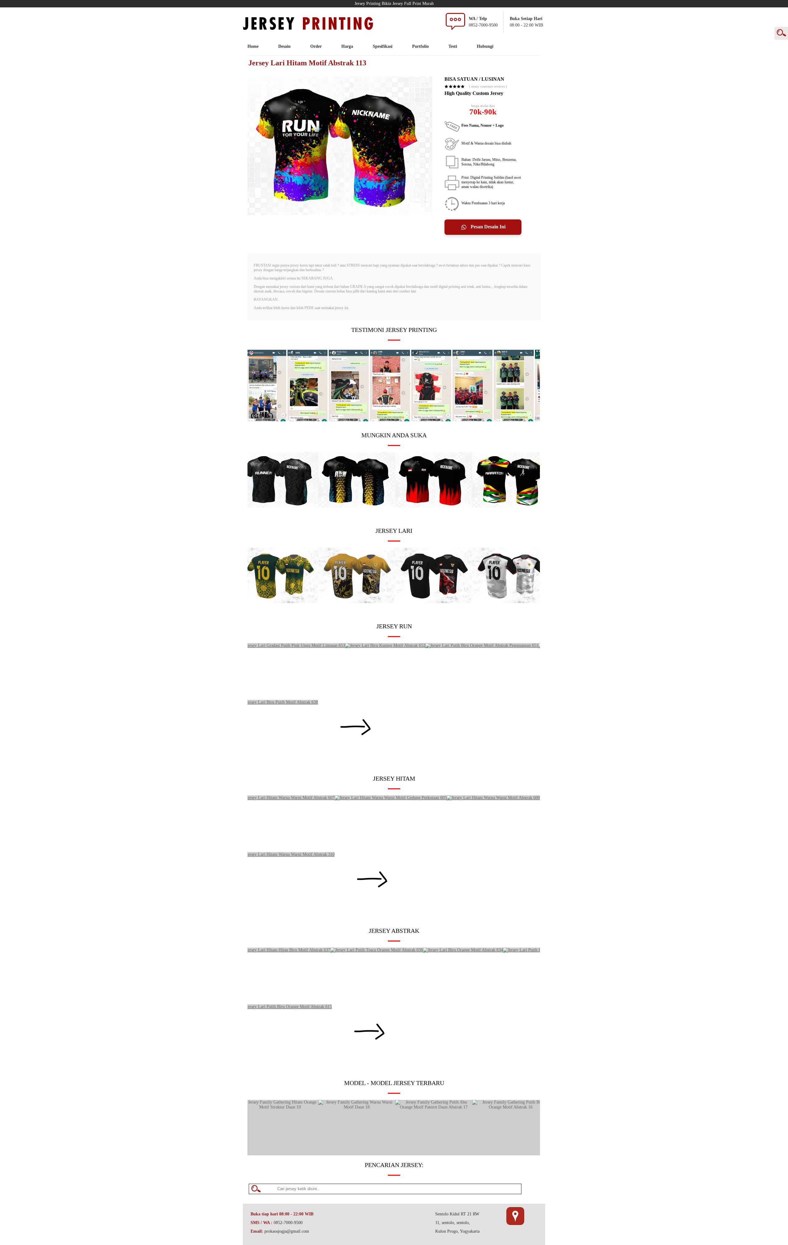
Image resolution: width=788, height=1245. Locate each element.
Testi (452, 46)
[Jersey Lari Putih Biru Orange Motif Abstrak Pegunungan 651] (481, 645)
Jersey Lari (394, 530)
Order (316, 46)
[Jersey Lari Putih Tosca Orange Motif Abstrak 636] (376, 950)
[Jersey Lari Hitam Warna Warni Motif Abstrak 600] (493, 797)
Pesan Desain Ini (487, 226)
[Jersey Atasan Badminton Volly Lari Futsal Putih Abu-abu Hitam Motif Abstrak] (510, 601)
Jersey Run (394, 626)
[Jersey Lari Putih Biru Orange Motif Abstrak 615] (286, 1006)
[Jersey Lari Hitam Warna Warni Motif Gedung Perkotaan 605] (391, 797)
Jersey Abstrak (394, 930)
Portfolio (420, 46)
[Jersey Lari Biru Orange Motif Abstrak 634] (463, 950)
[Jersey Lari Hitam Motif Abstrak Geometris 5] (356, 506)
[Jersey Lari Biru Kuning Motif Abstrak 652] (385, 645)
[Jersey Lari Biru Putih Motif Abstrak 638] (279, 702)
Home (253, 46)
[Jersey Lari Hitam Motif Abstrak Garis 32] (433, 506)
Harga (347, 46)
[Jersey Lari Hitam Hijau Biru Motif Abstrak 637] (285, 950)
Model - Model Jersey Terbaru (394, 1083)
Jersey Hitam (394, 778)
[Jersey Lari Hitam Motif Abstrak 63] (279, 506)
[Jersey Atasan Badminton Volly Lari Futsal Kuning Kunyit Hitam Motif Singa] (356, 601)
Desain (284, 46)
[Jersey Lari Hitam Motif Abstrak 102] (510, 506)
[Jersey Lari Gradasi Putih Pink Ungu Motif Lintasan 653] (293, 645)
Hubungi (485, 46)
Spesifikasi (382, 46)
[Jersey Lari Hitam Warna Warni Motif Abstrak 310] (288, 854)
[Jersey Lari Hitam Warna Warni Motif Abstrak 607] (288, 797)
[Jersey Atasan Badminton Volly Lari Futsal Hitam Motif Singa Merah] (433, 601)
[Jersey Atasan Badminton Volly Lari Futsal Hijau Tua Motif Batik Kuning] (279, 601)
